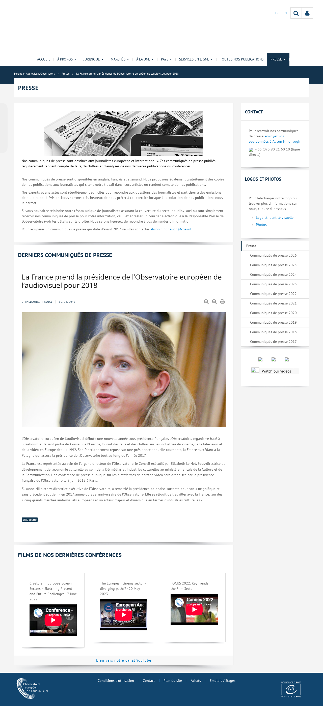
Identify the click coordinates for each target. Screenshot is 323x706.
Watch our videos (276, 371)
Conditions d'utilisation (116, 680)
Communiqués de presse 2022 (273, 293)
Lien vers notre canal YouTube (123, 660)
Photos (261, 224)
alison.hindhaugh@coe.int (171, 229)
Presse (251, 245)
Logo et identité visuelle (274, 217)
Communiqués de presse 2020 (273, 313)
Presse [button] (276, 59)
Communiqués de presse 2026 (273, 255)
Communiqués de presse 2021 (273, 303)
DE (278, 13)
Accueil (43, 59)
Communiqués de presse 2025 (273, 265)
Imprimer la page (223, 301)
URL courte (30, 519)
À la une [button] (143, 59)
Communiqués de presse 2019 (273, 322)
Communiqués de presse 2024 (273, 274)
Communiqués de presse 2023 (273, 284)
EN (284, 13)
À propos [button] (65, 59)
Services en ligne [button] (194, 59)
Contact (149, 680)
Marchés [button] (118, 59)
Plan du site (173, 680)
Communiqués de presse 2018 (273, 332)
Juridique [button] (92, 59)
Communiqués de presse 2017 (273, 341)
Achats (196, 680)
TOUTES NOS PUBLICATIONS (241, 59)
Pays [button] (164, 59)
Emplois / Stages (222, 680)
